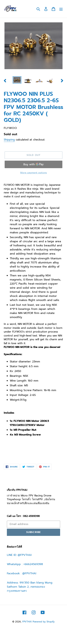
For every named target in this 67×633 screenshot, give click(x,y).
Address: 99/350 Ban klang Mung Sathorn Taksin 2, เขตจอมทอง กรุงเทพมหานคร (29, 587)
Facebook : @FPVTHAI (21, 573)
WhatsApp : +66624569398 (25, 564)
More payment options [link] (33, 172)
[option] (17, 80)
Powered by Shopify (44, 621)
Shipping (9, 140)
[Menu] (61, 9)
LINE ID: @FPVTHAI (19, 555)
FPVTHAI (27, 621)
